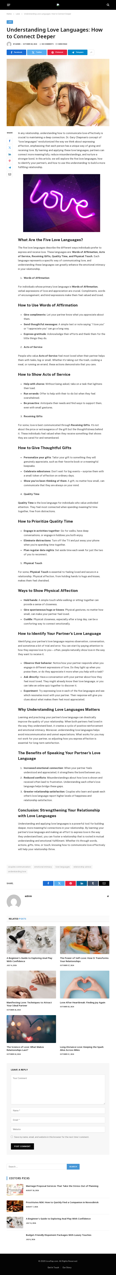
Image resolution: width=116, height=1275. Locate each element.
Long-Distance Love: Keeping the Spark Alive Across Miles (82, 1048)
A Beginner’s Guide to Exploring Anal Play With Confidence (29, 959)
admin (17, 44)
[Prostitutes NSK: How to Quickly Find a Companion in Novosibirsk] (15, 1206)
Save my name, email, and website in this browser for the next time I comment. (51, 1137)
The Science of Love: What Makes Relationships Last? (25, 1048)
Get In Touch (53, 1267)
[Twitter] (10, 147)
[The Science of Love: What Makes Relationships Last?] (31, 1029)
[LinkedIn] (10, 154)
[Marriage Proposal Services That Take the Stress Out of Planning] (15, 1190)
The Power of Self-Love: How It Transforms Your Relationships (84, 959)
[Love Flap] (58, 5)
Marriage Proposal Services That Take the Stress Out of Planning (62, 1185)
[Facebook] (10, 141)
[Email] (10, 174)
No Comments (48, 44)
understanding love (17, 871)
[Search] (107, 5)
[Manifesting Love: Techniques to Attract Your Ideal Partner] (31, 984)
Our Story (67, 1267)
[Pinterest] (10, 161)
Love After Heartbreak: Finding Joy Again (82, 1002)
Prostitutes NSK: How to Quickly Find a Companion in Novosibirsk (62, 1202)
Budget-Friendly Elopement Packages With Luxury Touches (58, 1234)
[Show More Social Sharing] (91, 52)
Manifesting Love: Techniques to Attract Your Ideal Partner (29, 1004)
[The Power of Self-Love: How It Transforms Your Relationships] (84, 940)
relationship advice (82, 867)
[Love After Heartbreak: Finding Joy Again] (84, 984)
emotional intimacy (43, 867)
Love (10, 22)
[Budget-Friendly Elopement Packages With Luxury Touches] (15, 1239)
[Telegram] (10, 167)
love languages (63, 867)
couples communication (19, 867)
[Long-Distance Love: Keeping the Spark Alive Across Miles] (84, 1029)
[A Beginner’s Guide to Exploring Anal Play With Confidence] (31, 940)
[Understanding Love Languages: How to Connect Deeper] (58, 92)
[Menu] (8, 5)
